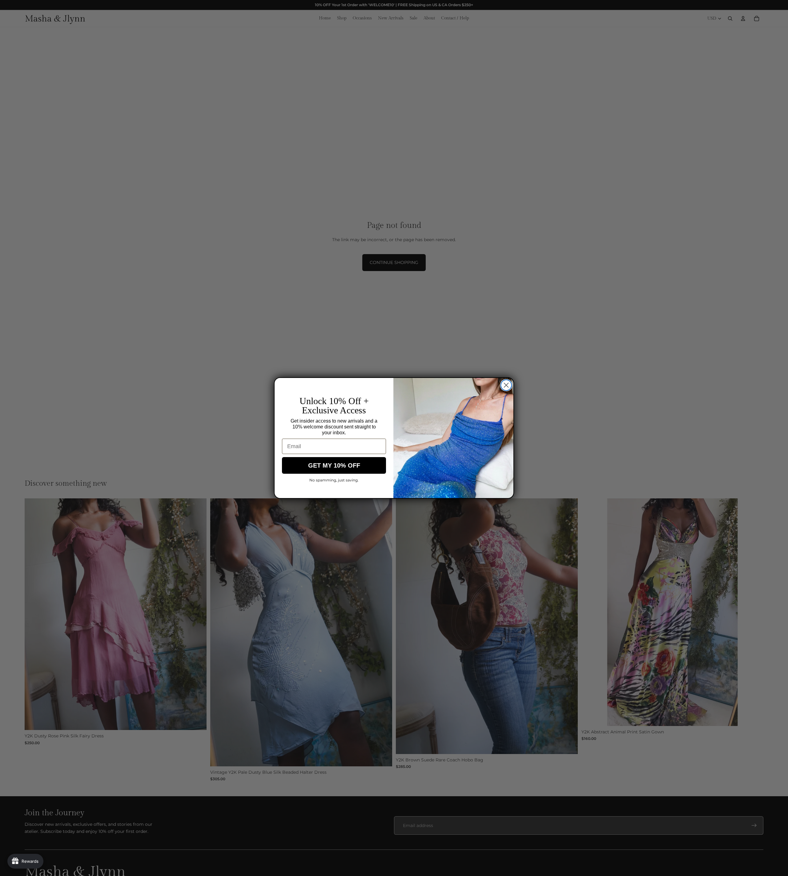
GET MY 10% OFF (334, 465)
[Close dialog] (506, 385)
